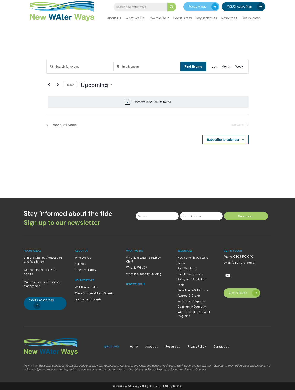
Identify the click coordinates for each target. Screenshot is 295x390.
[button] (201, 6)
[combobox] (140, 7)
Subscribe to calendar (223, 139)
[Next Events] (57, 84)
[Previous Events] (49, 84)
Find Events (193, 66)
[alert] (148, 102)
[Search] (171, 7)
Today (70, 84)
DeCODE (177, 386)
